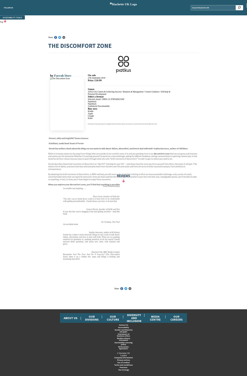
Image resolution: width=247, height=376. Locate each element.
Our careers (176, 318)
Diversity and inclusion (134, 318)
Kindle (90, 111)
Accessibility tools (12, 17)
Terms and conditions (123, 365)
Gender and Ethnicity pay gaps (124, 331)
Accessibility (123, 327)
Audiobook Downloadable (99, 106)
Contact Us (123, 325)
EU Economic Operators (123, 348)
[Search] (239, 7)
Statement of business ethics (123, 335)
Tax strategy (123, 370)
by (52, 75)
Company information (123, 357)
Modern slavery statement (123, 339)
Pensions (123, 367)
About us (70, 317)
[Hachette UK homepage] (123, 8)
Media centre (155, 318)
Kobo (90, 118)
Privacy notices (123, 360)
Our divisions (92, 318)
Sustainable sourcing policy (123, 343)
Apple (90, 113)
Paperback (92, 101)
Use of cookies (123, 362)
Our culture (113, 318)
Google (91, 116)
